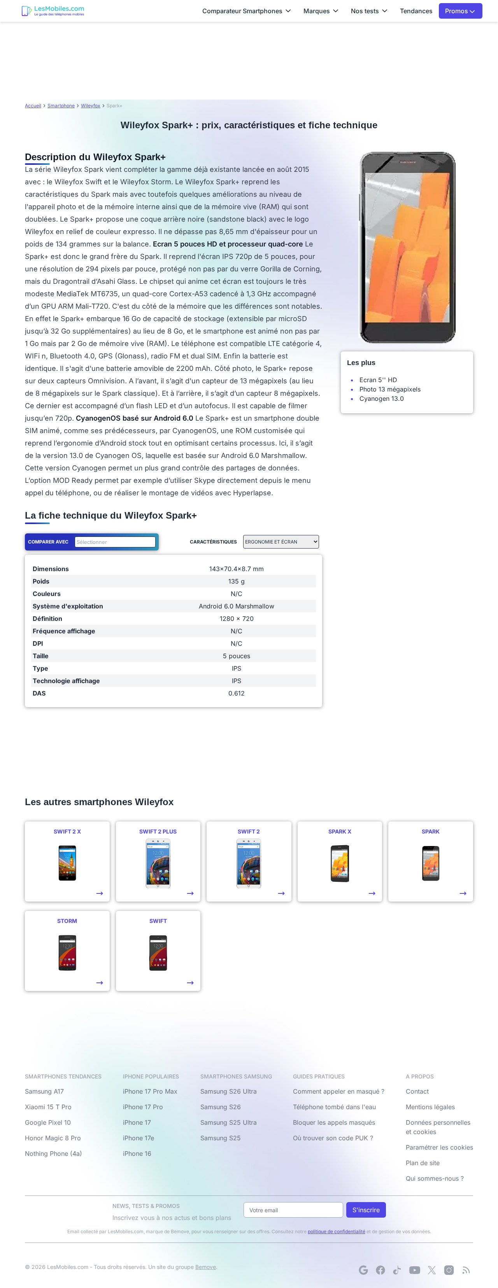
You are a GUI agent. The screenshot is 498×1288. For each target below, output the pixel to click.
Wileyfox (90, 105)
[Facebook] (381, 1270)
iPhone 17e (138, 1138)
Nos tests (365, 11)
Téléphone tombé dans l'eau (334, 1107)
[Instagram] (449, 1270)
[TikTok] (398, 1270)
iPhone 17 (137, 1122)
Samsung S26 (220, 1107)
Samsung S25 (220, 1138)
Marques (316, 11)
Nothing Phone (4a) (53, 1153)
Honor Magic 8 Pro (53, 1138)
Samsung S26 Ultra (228, 1091)
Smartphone (61, 105)
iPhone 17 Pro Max (150, 1091)
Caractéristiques (213, 542)
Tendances (416, 11)
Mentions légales (430, 1107)
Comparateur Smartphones (242, 11)
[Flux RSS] (466, 1270)
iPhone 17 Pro (143, 1107)
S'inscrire (366, 1210)
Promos (457, 11)
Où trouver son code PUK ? (333, 1138)
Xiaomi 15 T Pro (48, 1107)
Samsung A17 (44, 1091)
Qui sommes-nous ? (435, 1178)
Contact (417, 1091)
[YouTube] (415, 1270)
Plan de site (423, 1163)
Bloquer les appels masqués (334, 1122)
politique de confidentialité (336, 1231)
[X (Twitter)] (432, 1270)
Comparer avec (48, 542)
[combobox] (114, 541)
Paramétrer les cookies (439, 1147)
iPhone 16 (137, 1153)
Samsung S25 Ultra (228, 1122)
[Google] (363, 1270)
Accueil (33, 105)
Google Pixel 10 (48, 1122)
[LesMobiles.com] (53, 10)
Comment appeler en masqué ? (338, 1091)
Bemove (205, 1267)
